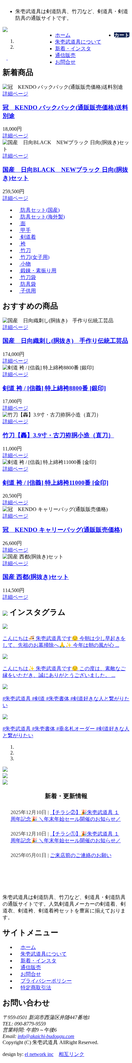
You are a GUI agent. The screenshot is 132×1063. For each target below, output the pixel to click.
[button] (5, 58)
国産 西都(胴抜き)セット (36, 576)
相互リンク (71, 1054)
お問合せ (65, 62)
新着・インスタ (73, 48)
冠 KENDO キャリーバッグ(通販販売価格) (62, 529)
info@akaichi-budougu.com (46, 1036)
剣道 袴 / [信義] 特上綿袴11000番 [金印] (55, 482)
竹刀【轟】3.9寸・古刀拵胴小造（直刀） (58, 435)
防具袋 (27, 284)
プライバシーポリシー (46, 981)
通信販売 (65, 55)
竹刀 (25, 250)
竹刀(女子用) (34, 257)
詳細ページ (15, 93)
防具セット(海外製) (42, 216)
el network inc (39, 1054)
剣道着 (27, 237)
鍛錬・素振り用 (37, 270)
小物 (25, 264)
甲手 (25, 230)
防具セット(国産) (39, 210)
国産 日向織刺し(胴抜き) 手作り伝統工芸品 (65, 340)
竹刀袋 (27, 277)
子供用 (27, 290)
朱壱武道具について (78, 42)
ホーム (62, 35)
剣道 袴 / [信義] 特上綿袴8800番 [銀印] (54, 388)
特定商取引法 (36, 987)
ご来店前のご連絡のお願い (80, 855)
